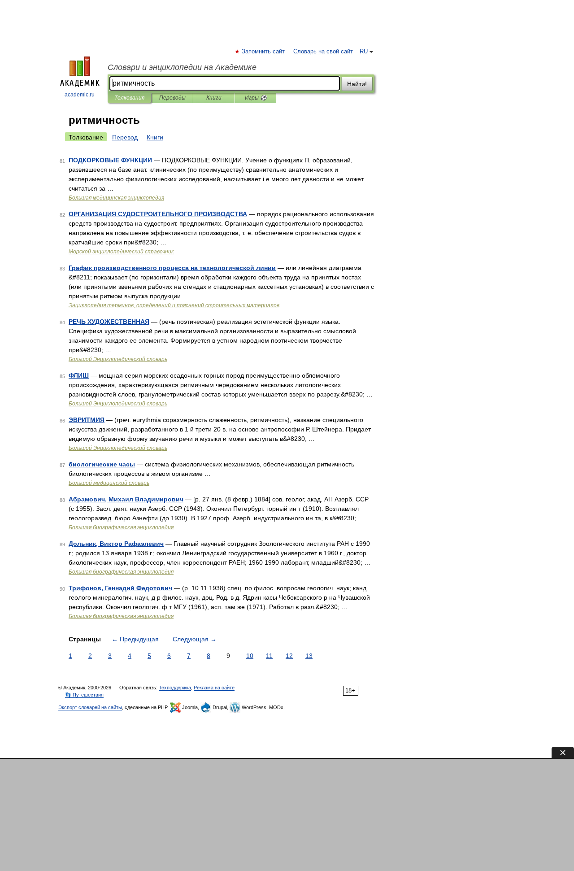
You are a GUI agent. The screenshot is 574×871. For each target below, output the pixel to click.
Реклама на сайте (214, 687)
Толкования (129, 98)
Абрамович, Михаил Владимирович (126, 499)
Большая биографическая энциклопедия (121, 527)
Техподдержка (175, 687)
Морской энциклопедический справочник (121, 251)
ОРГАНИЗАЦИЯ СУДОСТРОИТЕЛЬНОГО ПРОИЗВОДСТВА (158, 214)
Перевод (125, 137)
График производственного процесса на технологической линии (172, 267)
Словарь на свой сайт (323, 51)
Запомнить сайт (264, 51)
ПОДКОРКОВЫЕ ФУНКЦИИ (110, 160)
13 (309, 655)
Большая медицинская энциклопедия (116, 198)
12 (289, 655)
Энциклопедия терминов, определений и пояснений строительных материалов (174, 305)
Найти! (357, 83)
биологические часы (102, 464)
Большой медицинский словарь (109, 483)
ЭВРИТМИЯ (86, 419)
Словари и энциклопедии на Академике (182, 67)
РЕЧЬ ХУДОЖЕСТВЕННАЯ (109, 321)
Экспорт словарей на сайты (90, 707)
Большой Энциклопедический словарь (118, 359)
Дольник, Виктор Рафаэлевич (116, 543)
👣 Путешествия (84, 694)
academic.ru (80, 94)
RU (364, 51)
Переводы (172, 98)
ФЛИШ (79, 375)
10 (249, 655)
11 (269, 655)
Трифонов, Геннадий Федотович (120, 588)
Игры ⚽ (256, 98)
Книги (214, 98)
